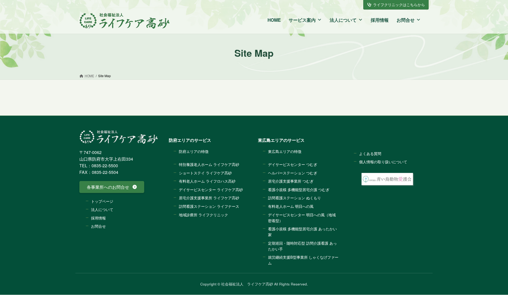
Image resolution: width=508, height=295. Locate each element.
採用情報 (380, 20)
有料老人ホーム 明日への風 (291, 206)
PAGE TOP (489, 278)
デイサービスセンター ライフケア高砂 (211, 189)
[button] (111, 187)
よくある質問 (370, 153)
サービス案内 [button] (302, 20)
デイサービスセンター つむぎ (292, 164)
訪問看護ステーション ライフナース (209, 206)
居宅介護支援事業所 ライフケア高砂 (209, 198)
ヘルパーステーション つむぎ (292, 172)
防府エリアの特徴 (193, 151)
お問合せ (406, 20)
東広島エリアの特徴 (284, 151)
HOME (274, 20)
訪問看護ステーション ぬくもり (294, 198)
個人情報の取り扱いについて (383, 162)
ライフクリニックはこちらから (399, 4)
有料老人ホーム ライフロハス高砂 (207, 181)
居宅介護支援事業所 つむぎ (291, 181)
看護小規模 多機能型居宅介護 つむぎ (298, 189)
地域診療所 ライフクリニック (203, 214)
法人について (343, 20)
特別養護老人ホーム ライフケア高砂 (209, 164)
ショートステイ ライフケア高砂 (205, 172)
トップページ (102, 201)
